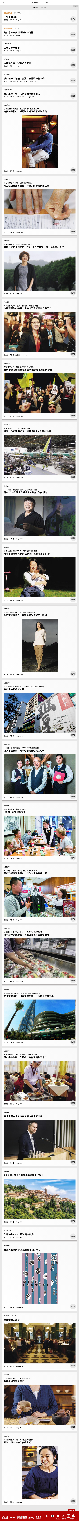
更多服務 (71, 1510)
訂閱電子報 (73, 1519)
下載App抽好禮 (61, 1519)
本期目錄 (35, 7)
